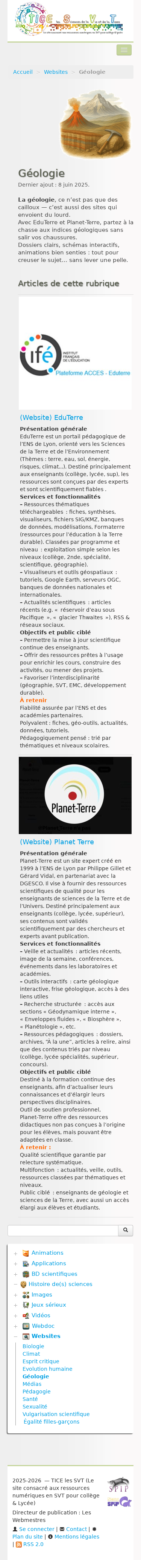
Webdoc (42, 1326)
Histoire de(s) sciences (59, 1284)
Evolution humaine (48, 1369)
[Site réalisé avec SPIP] (120, 1486)
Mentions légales (76, 1537)
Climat (31, 1354)
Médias (32, 1384)
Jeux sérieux (48, 1304)
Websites (56, 72)
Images (41, 1294)
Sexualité (35, 1407)
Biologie (33, 1346)
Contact (76, 1529)
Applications (48, 1263)
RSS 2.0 (33, 1544)
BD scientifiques (53, 1274)
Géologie (36, 1376)
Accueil (23, 72)
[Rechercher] (125, 1230)
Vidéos (40, 1315)
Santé (30, 1399)
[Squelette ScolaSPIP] (122, 1503)
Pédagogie (37, 1392)
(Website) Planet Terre (57, 842)
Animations (47, 1252)
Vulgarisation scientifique (56, 1414)
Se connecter (36, 1529)
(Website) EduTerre (51, 417)
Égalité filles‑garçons (51, 1422)
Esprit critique (41, 1361)
